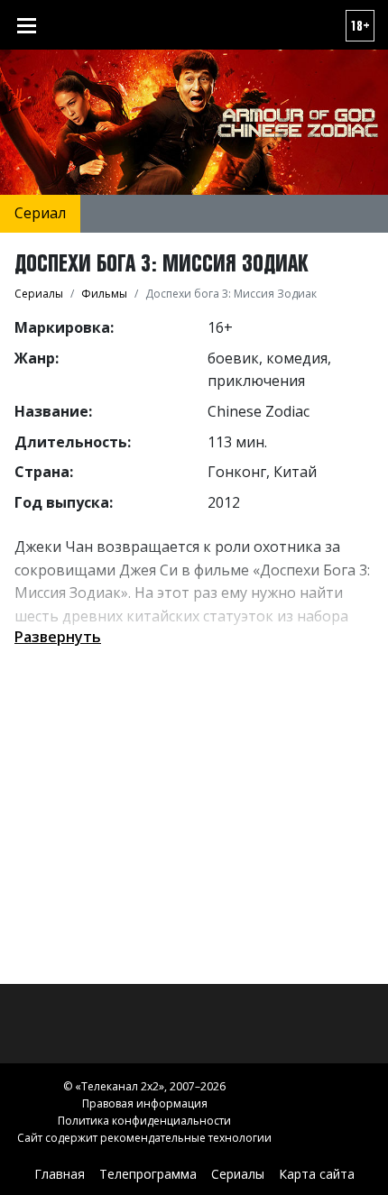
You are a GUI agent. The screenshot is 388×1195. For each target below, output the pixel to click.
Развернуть (57, 637)
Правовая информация (145, 1103)
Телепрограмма (148, 1173)
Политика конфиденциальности (144, 1120)
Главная (59, 1173)
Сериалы (237, 1173)
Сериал (40, 213)
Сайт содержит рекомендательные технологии (144, 1137)
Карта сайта (317, 1173)
